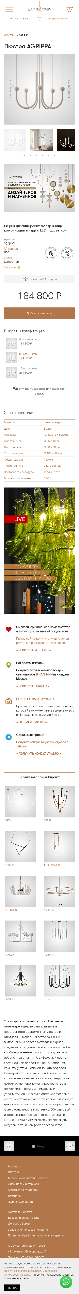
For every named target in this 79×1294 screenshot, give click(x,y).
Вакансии (14, 1195)
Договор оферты (19, 1223)
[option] (39, 89)
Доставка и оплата (20, 1211)
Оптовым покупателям (23, 1189)
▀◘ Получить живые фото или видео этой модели (39, 391)
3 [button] (36, 156)
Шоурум (13, 1171)
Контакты (14, 1166)
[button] (11, 89)
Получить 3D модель (42, 279)
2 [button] (30, 156)
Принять (11, 1287)
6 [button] (55, 156)
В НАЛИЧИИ (44, 674)
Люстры (9, 35)
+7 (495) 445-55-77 (21, 18)
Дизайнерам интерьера (23, 1183)
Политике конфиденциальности (23, 1270)
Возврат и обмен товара (23, 1217)
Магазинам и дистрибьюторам (28, 1178)
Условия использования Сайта (28, 1229)
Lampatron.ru (19, 1245)
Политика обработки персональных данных (36, 1235)
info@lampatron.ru (58, 18)
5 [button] (49, 156)
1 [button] (24, 156)
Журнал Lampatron (20, 1201)
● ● (38, 753)
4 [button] (43, 156)
